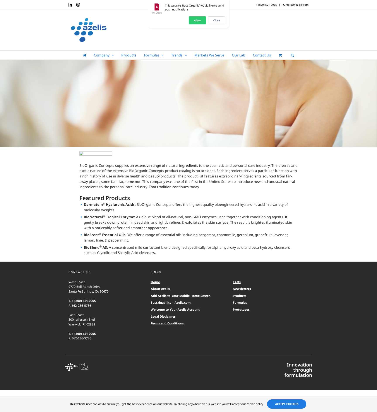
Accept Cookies (286, 404)
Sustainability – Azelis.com (171, 302)
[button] (292, 55)
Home (155, 282)
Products (239, 296)
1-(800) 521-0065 (84, 301)
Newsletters (242, 289)
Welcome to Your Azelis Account (175, 309)
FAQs (237, 282)
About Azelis (160, 289)
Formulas (240, 302)
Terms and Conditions (167, 323)
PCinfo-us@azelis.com (295, 5)
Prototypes (241, 309)
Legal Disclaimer (163, 316)
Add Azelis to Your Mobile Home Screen (181, 296)
